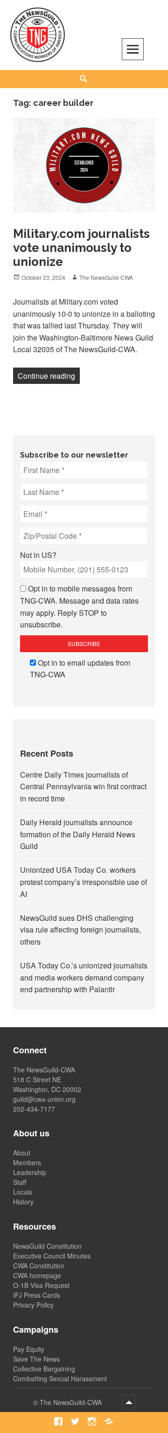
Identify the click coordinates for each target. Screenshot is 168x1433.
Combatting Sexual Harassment (60, 1378)
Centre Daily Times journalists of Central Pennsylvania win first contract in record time (83, 786)
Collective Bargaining (44, 1368)
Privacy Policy (33, 1304)
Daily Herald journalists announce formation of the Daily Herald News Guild (77, 834)
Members (27, 1162)
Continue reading (49, 375)
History (23, 1201)
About (21, 1152)
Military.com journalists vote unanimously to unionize (81, 248)
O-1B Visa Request (41, 1285)
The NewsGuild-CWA (106, 277)
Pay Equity (28, 1349)
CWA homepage (37, 1275)
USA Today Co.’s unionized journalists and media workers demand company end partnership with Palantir (83, 977)
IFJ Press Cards (36, 1295)
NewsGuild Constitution (47, 1246)
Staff (19, 1182)
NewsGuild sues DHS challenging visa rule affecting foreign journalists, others (80, 929)
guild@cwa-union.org (44, 1099)
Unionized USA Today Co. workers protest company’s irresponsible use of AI (83, 881)
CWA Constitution (38, 1265)
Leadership (29, 1172)
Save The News (36, 1358)
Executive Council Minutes (52, 1255)
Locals (22, 1191)
